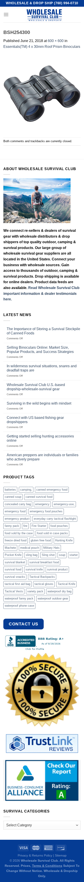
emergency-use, (64, 504)
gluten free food (41, 540)
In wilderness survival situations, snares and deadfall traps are (42, 368)
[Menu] (6, 14)
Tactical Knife (66, 584)
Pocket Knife (13, 555)
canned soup (13, 496)
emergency (42, 504)
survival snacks (15, 576)
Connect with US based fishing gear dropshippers (35, 420)
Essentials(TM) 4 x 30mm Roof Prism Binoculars (41, 47)
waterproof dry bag (59, 591)
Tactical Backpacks (42, 576)
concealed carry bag (18, 504)
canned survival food (39, 496)
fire (25, 526)
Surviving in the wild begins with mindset (39, 403)
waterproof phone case (19, 605)
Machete (10, 547)
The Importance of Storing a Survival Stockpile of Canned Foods (43, 331)
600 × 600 (56, 41)
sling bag (31, 555)
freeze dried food (15, 540)
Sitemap (61, 855)
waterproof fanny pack (19, 598)
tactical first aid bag (17, 584)
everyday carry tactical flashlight (55, 518)
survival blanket (15, 562)
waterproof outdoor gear (53, 598)
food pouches (59, 526)
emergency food (15, 511)
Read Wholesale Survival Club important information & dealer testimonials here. (41, 293)
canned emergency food (51, 489)
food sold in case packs (52, 533)
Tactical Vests (14, 591)
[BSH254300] (42, 93)
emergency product (17, 518)
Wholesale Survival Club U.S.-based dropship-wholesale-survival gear (36, 387)
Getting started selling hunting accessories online (40, 438)
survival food (13, 569)
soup (62, 555)
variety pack (35, 591)
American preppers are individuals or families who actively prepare (42, 457)
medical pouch (29, 547)
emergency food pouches (46, 511)
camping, (26, 489)
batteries (10, 489)
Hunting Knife (64, 540)
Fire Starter (39, 526)
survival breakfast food (44, 562)
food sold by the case (19, 533)
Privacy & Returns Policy (35, 855)
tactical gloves (43, 584)
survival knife (34, 569)
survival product (57, 569)
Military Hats (51, 547)
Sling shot (48, 555)
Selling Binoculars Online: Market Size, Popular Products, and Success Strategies (40, 350)
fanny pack (12, 526)
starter (73, 555)
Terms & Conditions (47, 865)
